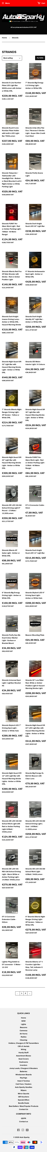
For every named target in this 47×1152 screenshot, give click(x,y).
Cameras (23, 1031)
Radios (23, 1037)
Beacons (23, 1027)
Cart (43, 3)
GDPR (23, 1118)
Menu (7, 3)
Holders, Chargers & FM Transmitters (23, 1043)
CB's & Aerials (23, 1046)
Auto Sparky (25, 1137)
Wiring (23, 1049)
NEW (23, 1021)
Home (4, 38)
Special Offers (23, 1100)
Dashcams (23, 1062)
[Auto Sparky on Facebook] (18, 1130)
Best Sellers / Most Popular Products (23, 1106)
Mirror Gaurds (23, 1094)
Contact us (23, 1122)
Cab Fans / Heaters (23, 1084)
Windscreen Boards (24, 1075)
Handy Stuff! (24, 1053)
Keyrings (23, 1078)
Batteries (23, 1071)
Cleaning (23, 1040)
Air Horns (23, 1034)
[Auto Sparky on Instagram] (23, 1130)
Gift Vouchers (23, 1097)
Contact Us (23, 1109)
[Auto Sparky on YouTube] (27, 1130)
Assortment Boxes (23, 1056)
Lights (23, 1024)
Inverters (23, 1065)
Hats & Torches (23, 1081)
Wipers (23, 1090)
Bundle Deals (23, 1103)
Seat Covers (24, 1059)
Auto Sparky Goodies (23, 1087)
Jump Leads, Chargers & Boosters (23, 1068)
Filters (40, 58)
